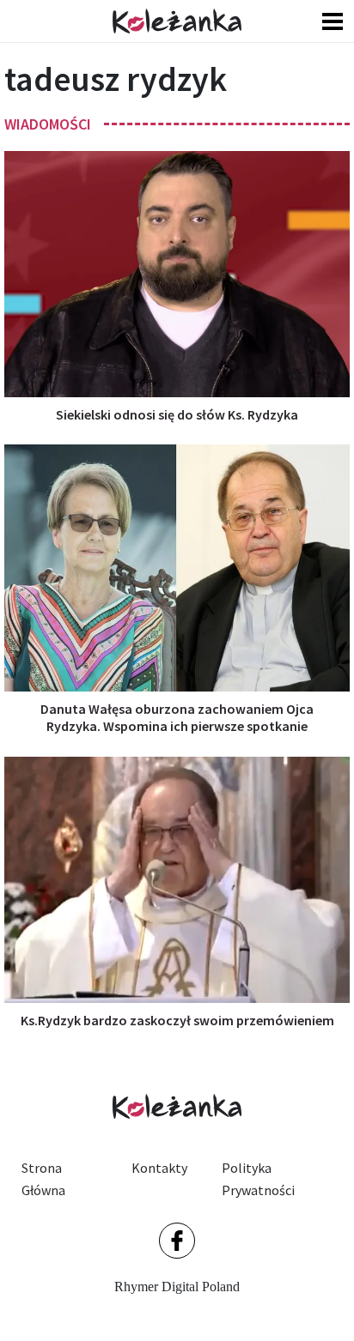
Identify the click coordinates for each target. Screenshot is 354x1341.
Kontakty (159, 1167)
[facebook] (177, 1241)
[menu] (332, 21)
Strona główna (43, 1179)
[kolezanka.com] (177, 21)
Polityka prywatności (258, 1179)
